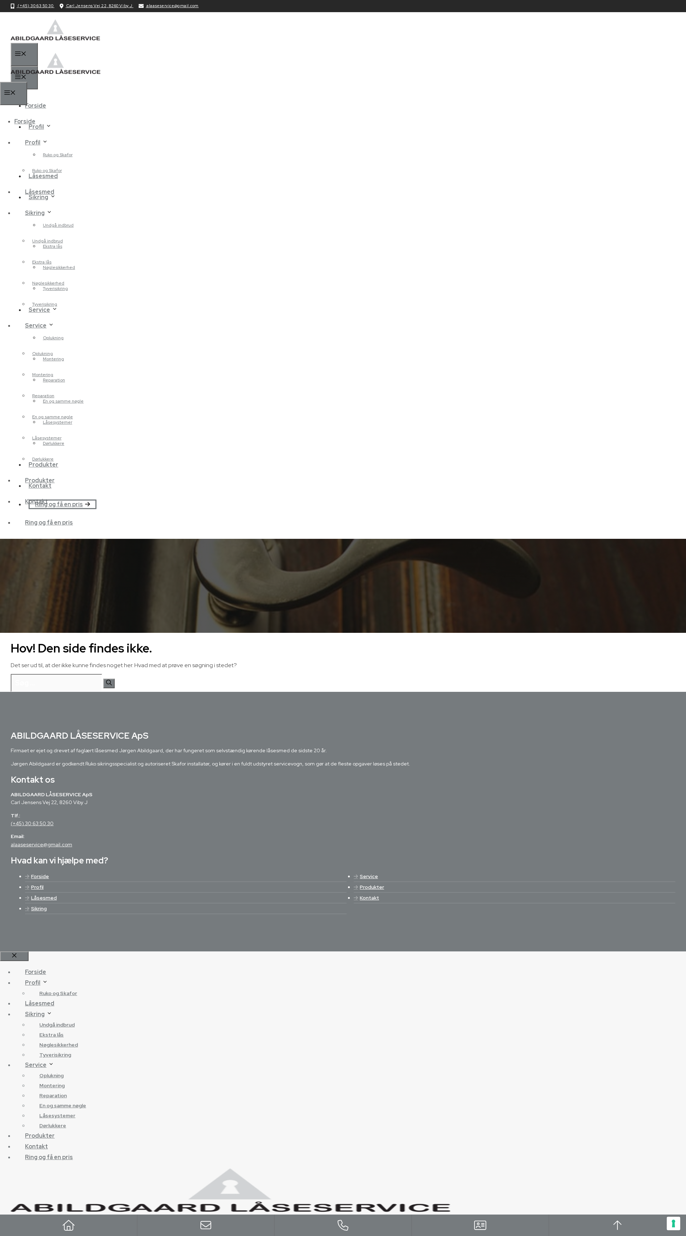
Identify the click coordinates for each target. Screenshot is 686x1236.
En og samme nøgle (63, 401)
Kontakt (369, 898)
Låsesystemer (46, 438)
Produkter (40, 480)
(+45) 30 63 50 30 (35, 5)
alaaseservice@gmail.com (172, 5)
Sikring (35, 213)
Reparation (43, 396)
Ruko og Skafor (58, 155)
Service (35, 325)
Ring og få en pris (59, 504)
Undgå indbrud (58, 225)
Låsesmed (39, 192)
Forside (35, 105)
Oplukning (53, 338)
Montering (42, 375)
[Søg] (109, 683)
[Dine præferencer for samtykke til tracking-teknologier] (673, 1223)
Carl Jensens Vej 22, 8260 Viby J (100, 5)
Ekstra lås (41, 262)
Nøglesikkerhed (59, 267)
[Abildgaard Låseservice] (55, 77)
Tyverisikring (44, 304)
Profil (32, 142)
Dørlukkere (43, 459)
